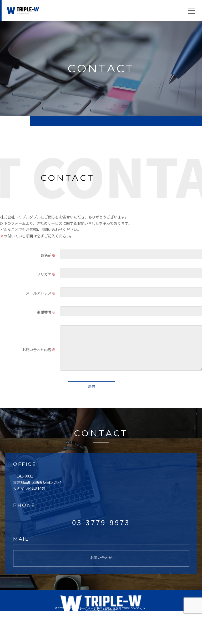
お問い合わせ (101, 557)
